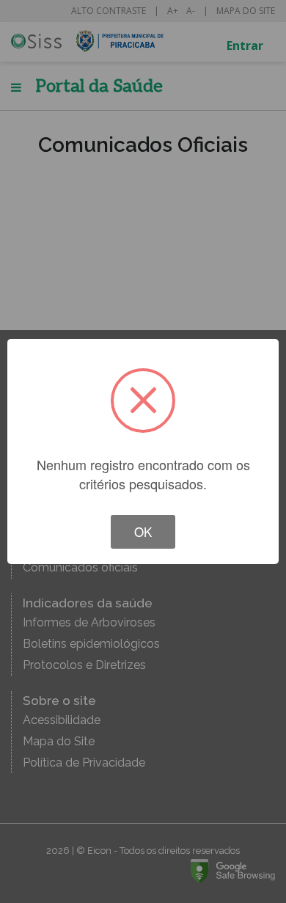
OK (143, 531)
